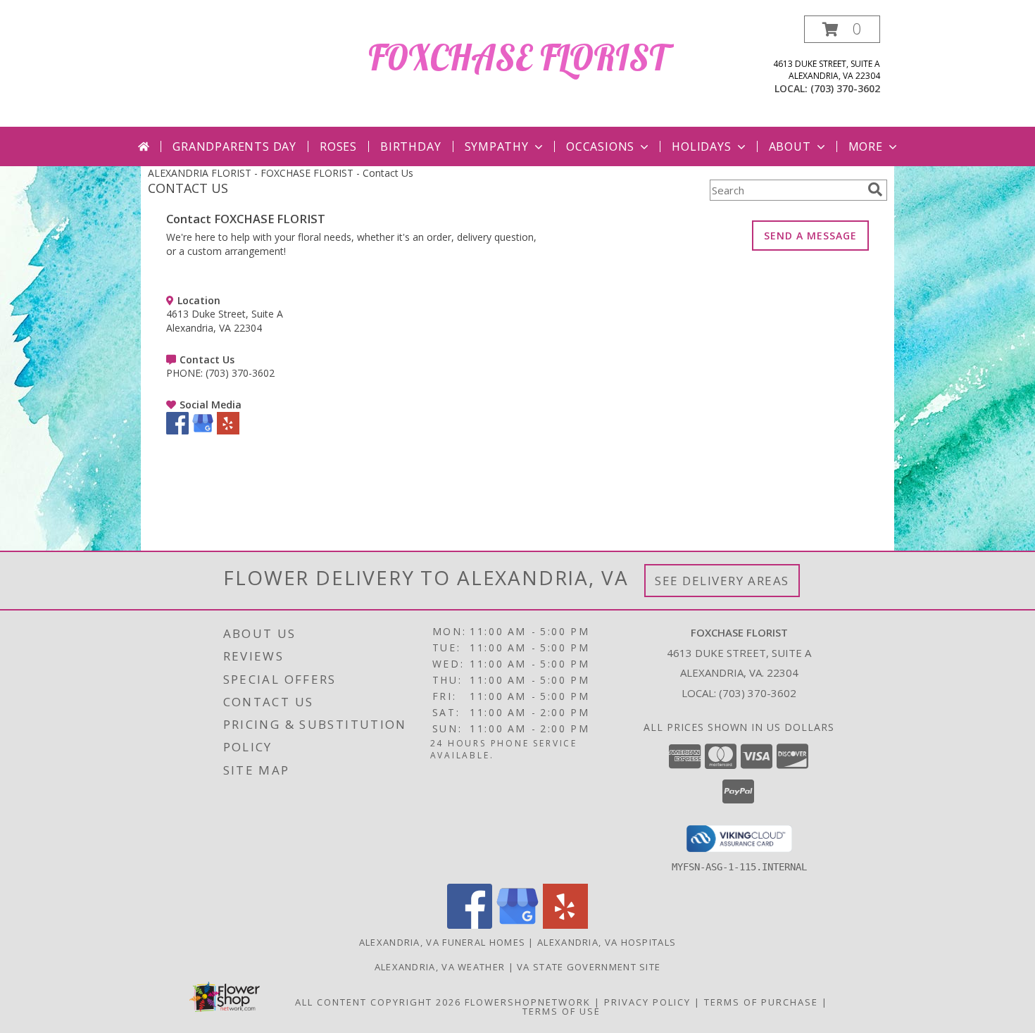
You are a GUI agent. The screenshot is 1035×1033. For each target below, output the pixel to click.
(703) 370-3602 (845, 88)
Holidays (701, 146)
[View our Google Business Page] (203, 430)
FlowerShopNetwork (528, 1002)
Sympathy (497, 146)
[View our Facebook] (177, 430)
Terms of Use (561, 1011)
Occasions (600, 146)
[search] (875, 189)
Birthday (410, 146)
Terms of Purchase (761, 1002)
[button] (842, 29)
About (790, 146)
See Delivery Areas (722, 580)
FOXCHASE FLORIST (517, 57)
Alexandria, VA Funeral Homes (442, 942)
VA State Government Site (588, 966)
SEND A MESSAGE (810, 235)
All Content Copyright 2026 (378, 1002)
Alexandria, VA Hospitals (606, 942)
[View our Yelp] (228, 430)
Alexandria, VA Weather (440, 966)
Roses (338, 146)
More (865, 146)
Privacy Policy (647, 1002)
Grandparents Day (234, 146)
